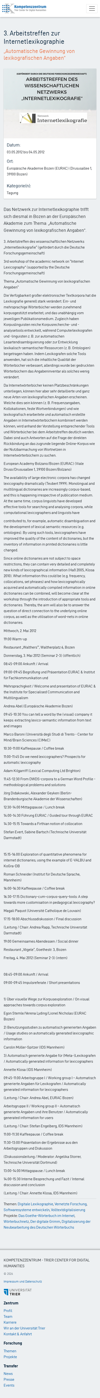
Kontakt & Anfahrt (18, 1334)
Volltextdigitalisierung (68, 1210)
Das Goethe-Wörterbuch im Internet (46, 1216)
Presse (9, 1379)
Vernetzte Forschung (71, 1204)
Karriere (10, 1322)
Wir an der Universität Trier (24, 1328)
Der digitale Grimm (45, 1221)
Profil (8, 1311)
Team (8, 1316)
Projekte (10, 1357)
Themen (10, 1351)
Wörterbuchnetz (16, 1221)
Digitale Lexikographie (35, 1204)
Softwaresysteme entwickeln (27, 1210)
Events (9, 1385)
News (8, 1374)
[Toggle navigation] (92, 8)
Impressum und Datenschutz (23, 1281)
